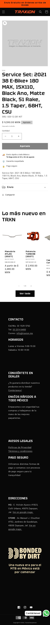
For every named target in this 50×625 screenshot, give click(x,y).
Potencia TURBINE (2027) (31, 254)
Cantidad (5, 131)
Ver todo (25, 293)
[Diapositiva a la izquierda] (19, 286)
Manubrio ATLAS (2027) (10, 254)
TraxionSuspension (31, 622)
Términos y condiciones (20, 451)
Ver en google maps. (23, 512)
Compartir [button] (10, 195)
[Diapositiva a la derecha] (31, 286)
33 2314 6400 (19, 329)
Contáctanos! (15, 390)
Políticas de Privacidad (19, 447)
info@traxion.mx (25, 333)
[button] (3, 12)
